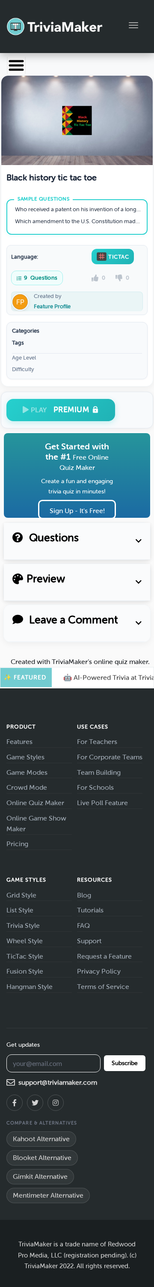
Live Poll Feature (102, 802)
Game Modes (26, 772)
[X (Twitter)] (35, 1103)
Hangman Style (29, 986)
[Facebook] (14, 1103)
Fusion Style (24, 971)
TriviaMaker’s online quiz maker (100, 661)
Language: (24, 257)
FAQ (83, 925)
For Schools (95, 787)
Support (89, 941)
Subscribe (125, 1063)
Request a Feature (104, 956)
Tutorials (90, 910)
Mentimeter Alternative (48, 1195)
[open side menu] (16, 65)
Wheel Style (24, 941)
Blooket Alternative (42, 1157)
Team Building (99, 772)
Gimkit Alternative (40, 1176)
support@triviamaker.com (57, 1082)
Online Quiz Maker (35, 802)
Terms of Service (103, 986)
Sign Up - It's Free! (77, 510)
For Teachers (97, 741)
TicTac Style (24, 956)
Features (19, 741)
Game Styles (25, 757)
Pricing (17, 843)
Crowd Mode (26, 787)
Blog (84, 895)
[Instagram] (55, 1103)
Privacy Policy (99, 971)
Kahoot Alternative (41, 1138)
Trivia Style (23, 925)
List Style (19, 910)
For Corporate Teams (109, 757)
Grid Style (21, 895)
